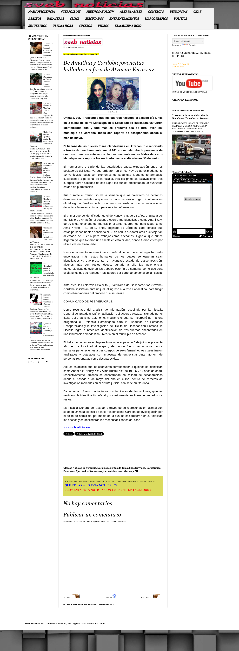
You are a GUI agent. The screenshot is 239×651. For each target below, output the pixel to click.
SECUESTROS (37, 25)
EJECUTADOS (94, 18)
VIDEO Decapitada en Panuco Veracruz (47, 78)
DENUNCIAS (178, 11)
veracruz (143, 481)
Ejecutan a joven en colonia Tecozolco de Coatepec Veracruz (48, 300)
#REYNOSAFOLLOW (100, 11)
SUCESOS (85, 25)
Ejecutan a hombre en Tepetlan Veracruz (47, 106)
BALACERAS (55, 18)
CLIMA (74, 18)
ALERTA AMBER (131, 11)
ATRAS (67, 597)
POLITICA (180, 18)
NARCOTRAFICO (156, 18)
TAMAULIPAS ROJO (127, 25)
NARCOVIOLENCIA (41, 11)
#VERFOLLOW (70, 11)
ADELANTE (145, 597)
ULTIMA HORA (62, 25)
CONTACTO (156, 11)
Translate (192, 45)
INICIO (109, 597)
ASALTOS (34, 18)
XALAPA (151, 481)
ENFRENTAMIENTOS (124, 18)
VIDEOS (103, 25)
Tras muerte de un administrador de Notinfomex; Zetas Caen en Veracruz (190, 116)
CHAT (197, 11)
